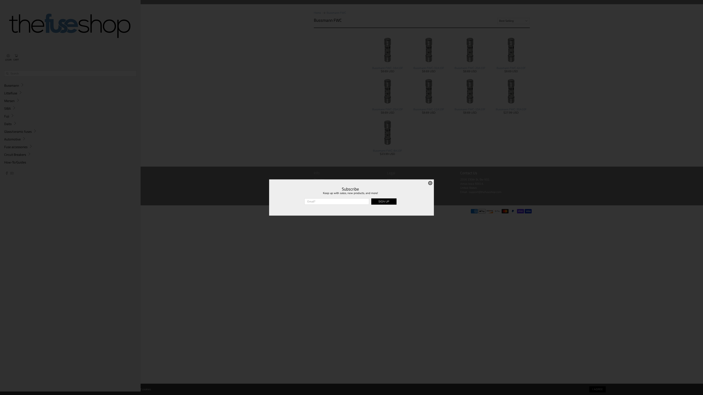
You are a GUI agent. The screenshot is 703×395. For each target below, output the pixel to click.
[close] (430, 183)
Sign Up (383, 201)
